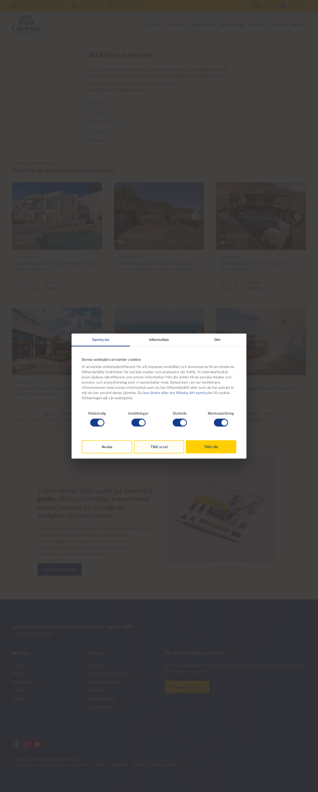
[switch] (138, 423)
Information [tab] (159, 339)
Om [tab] (217, 339)
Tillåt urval (159, 447)
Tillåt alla (211, 447)
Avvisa (107, 447)
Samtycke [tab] (100, 339)
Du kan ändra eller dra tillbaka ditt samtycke (175, 393)
